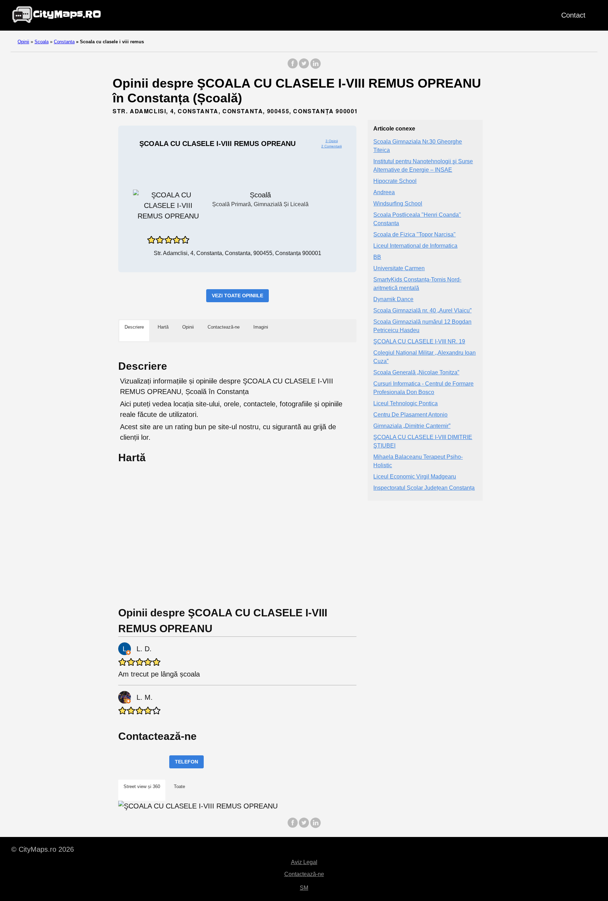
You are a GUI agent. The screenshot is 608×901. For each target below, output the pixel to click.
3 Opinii (331, 141)
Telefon (186, 761)
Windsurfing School (397, 204)
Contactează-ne (304, 874)
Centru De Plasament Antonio (410, 415)
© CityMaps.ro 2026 (42, 849)
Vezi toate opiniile (237, 295)
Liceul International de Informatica (415, 246)
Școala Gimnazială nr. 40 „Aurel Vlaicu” (422, 311)
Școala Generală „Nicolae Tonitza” (416, 373)
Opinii (23, 41)
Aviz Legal (304, 862)
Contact (573, 15)
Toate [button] (179, 786)
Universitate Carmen (399, 269)
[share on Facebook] (292, 67)
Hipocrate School (395, 181)
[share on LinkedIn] (315, 67)
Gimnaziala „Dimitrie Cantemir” (411, 426)
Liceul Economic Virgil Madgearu (414, 477)
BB (377, 257)
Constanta (64, 41)
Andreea (384, 193)
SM (304, 888)
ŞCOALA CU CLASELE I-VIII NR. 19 (419, 342)
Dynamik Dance (393, 300)
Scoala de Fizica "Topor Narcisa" (414, 235)
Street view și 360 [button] (142, 786)
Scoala (41, 41)
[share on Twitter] (304, 67)
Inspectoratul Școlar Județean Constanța (424, 488)
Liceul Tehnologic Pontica (405, 404)
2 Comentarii (331, 146)
